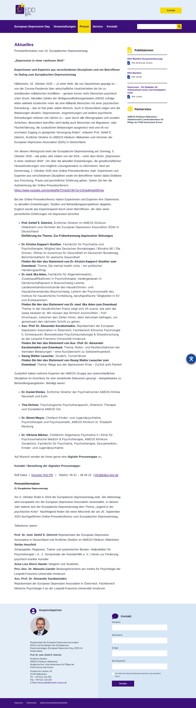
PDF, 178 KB (137, 97)
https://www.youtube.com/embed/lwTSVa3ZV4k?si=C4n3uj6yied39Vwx (59, 190)
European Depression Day (32, 26)
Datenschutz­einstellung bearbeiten (53, 703)
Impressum (18, 703)
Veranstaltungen (65, 26)
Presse (84, 26)
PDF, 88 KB (136, 63)
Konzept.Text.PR (42, 475)
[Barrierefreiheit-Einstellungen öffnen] (191, 359)
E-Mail (115, 648)
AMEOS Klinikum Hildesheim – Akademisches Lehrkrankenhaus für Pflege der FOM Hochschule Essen (145, 119)
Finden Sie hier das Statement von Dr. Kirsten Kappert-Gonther (66, 261)
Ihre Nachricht (118, 661)
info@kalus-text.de (106, 475)
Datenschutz (31, 703)
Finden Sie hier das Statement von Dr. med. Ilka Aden (58, 304)
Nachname (117, 635)
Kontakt (171, 10)
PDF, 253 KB (137, 77)
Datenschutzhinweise (133, 674)
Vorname (116, 622)
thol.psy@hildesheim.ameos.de (52, 682)
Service (98, 26)
